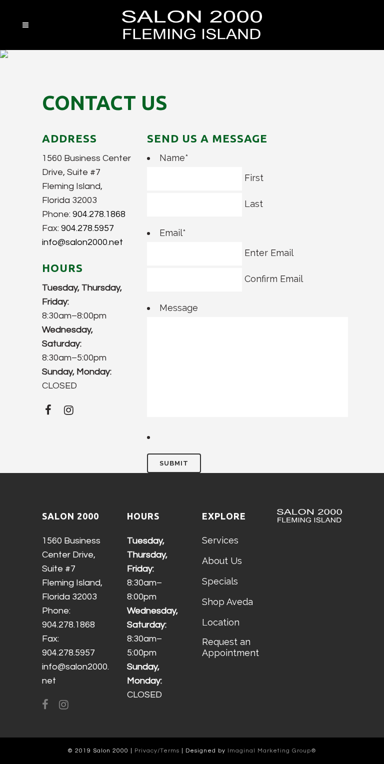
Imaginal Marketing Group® (272, 751)
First (254, 177)
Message (179, 307)
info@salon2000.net (82, 242)
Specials (220, 581)
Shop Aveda (227, 601)
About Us (222, 561)
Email (173, 233)
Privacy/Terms (157, 751)
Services (220, 540)
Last (253, 203)
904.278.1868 (99, 214)
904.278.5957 (87, 228)
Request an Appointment (230, 647)
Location (221, 622)
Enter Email (268, 253)
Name (174, 157)
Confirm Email (273, 279)
